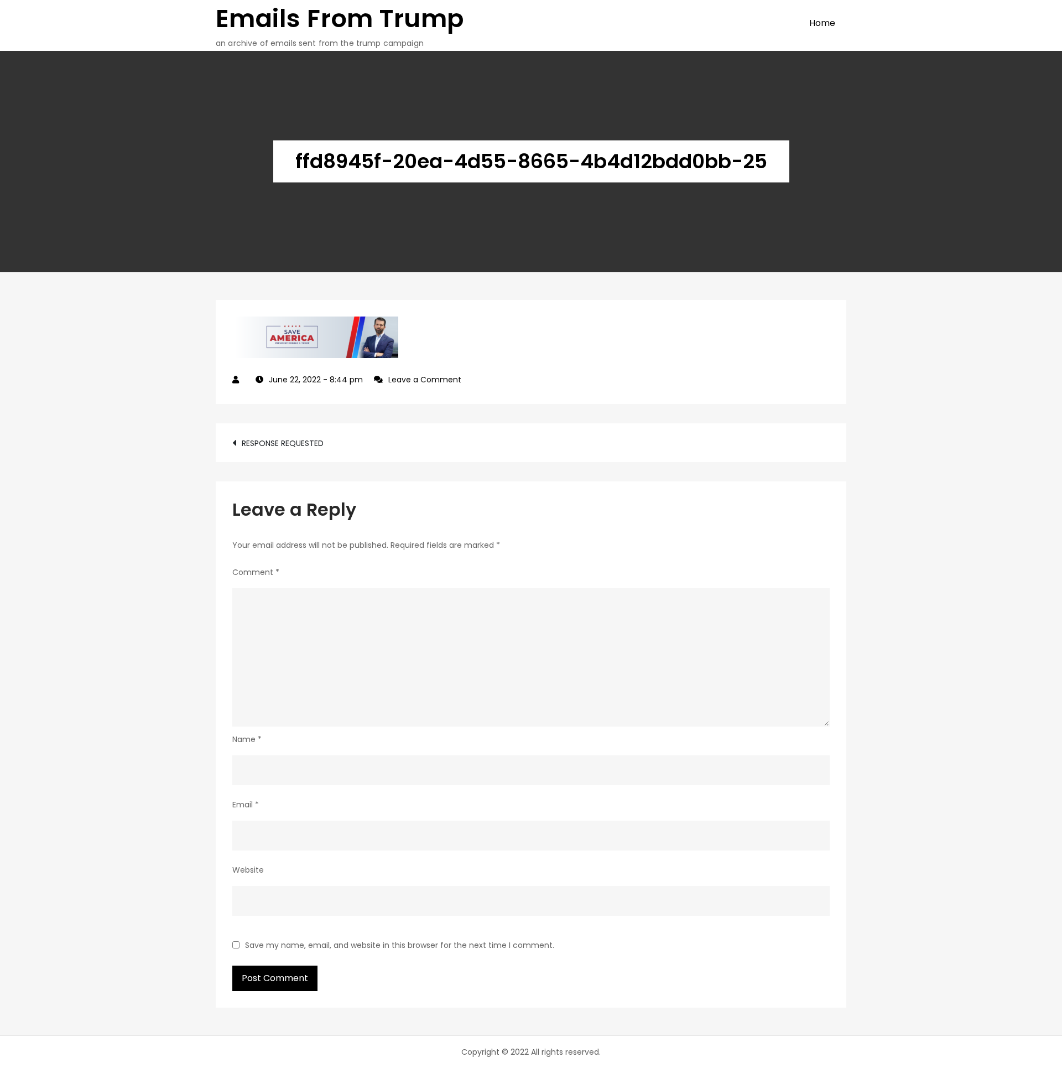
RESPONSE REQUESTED (283, 443)
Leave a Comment (424, 379)
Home (822, 23)
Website (248, 869)
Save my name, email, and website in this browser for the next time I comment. (399, 945)
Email (245, 804)
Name (247, 739)
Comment (255, 572)
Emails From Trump (340, 18)
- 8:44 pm (316, 379)
